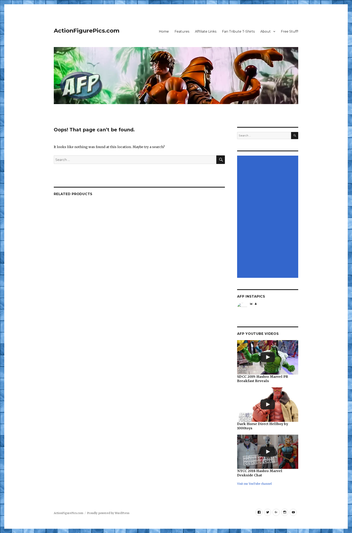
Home (164, 31)
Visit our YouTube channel (254, 484)
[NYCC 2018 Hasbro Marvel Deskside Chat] (267, 452)
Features (182, 31)
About (265, 31)
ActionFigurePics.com (86, 30)
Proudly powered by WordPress (108, 513)
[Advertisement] (268, 217)
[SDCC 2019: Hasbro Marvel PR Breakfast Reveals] (267, 357)
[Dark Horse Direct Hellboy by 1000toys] (267, 404)
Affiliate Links (205, 31)
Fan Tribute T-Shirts (238, 31)
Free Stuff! (289, 31)
